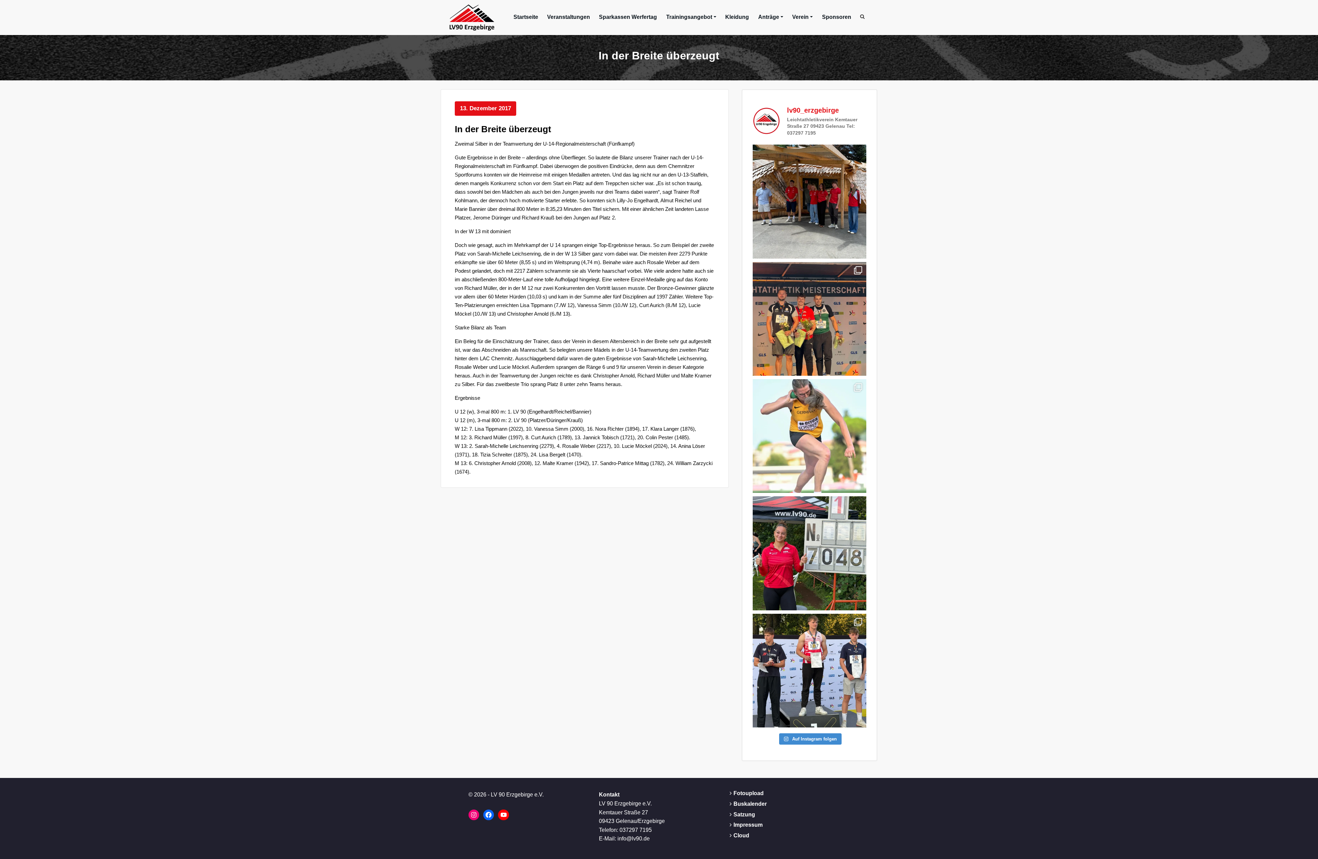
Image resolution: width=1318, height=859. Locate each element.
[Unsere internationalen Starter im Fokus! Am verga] (809, 201)
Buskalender (750, 804)
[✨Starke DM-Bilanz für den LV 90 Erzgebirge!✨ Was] (809, 319)
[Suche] (863, 16)
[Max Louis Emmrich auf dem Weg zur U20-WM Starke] (809, 670)
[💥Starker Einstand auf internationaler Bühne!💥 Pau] (809, 436)
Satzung (744, 814)
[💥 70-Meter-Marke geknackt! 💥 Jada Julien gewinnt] (809, 553)
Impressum (748, 825)
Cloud (741, 835)
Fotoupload (748, 793)
